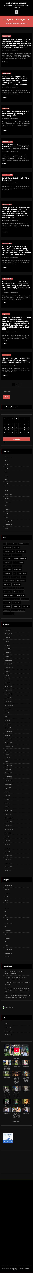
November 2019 (8, 776)
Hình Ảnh (7, 479)
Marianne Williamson (9, 580)
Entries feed (8, 1027)
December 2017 (8, 863)
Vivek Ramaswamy (8, 613)
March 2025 (7, 649)
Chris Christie (7, 558)
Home (7, 23)
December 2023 (8, 694)
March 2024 (7, 682)
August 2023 (8, 709)
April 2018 (7, 848)
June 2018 (7, 840)
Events (6, 468)
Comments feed (8, 1031)
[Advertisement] (16, 1161)
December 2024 (8, 660)
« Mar (4, 442)
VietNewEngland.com (16, 3)
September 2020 (9, 746)
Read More (4, 62)
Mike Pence (19, 588)
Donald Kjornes (7, 569)
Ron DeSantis (16, 602)
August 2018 (8, 833)
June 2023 (7, 712)
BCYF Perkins (7, 547)
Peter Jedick (25, 599)
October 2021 (8, 739)
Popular (6, 490)
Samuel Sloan (16, 606)
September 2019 (9, 784)
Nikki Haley (6, 599)
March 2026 (7, 630)
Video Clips (7, 528)
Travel (6, 517)
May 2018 (7, 844)
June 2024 (7, 675)
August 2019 (8, 788)
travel (13, 610)
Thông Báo (7, 509)
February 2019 (8, 810)
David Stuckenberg (18, 562)
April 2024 (7, 679)
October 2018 (8, 825)
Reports (7, 498)
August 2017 (8, 870)
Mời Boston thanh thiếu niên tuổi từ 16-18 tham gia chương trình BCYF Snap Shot (15, 114)
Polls (6, 487)
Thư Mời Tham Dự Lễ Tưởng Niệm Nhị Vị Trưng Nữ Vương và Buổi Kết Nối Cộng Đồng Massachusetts (16, 360)
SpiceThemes (16, 1269)
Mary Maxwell (16, 584)
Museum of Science (8, 595)
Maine (23, 577)
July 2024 (7, 671)
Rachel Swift (7, 602)
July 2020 (7, 754)
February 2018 (8, 855)
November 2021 (8, 735)
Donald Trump (17, 569)
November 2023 (8, 697)
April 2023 (7, 720)
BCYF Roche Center (9, 551)
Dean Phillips (7, 566)
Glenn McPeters (22, 573)
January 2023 (8, 727)
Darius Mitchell (7, 562)
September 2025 (9, 637)
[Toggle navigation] (16, 12)
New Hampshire (20, 595)
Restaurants (8, 502)
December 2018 (8, 818)
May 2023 (7, 716)
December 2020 (8, 742)
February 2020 (8, 765)
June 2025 (7, 641)
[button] (18, 1058)
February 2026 (8, 633)
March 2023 (7, 724)
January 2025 (8, 656)
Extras (6, 472)
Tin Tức (7, 513)
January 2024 (8, 690)
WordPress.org (8, 1034)
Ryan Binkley (7, 606)
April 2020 (7, 757)
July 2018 (7, 836)
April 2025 (7, 645)
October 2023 (8, 701)
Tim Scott (6, 610)
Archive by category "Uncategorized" (18, 23)
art (4, 544)
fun (14, 573)
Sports (6, 506)
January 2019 (8, 814)
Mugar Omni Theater (18, 591)
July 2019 (7, 791)
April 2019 (7, 803)
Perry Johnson (16, 599)
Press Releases (8, 494)
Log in (6, 1023)
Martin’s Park (7, 584)
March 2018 (7, 851)
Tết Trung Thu (21, 610)
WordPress (14, 1268)
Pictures (7, 483)
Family (6, 475)
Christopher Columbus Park (20, 558)
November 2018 (8, 821)
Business (7, 464)
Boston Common (17, 555)
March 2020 (7, 761)
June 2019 (7, 795)
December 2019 (8, 773)
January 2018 (8, 859)
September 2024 (9, 667)
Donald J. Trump (17, 566)
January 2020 (8, 769)
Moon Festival (7, 591)
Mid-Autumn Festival (9, 588)
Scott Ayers (26, 606)
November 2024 (8, 664)
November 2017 (8, 866)
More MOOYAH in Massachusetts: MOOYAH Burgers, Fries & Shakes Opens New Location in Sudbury (16, 147)
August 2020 (8, 750)
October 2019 (8, 780)
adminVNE (6, 50)
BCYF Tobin (7, 555)
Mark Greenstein (21, 580)
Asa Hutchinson (12, 544)
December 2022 (8, 731)
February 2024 (8, 686)
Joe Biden (6, 577)
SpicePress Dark (25, 1268)
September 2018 (9, 829)
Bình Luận (7, 460)
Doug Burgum (7, 573)
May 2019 (7, 799)
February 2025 (8, 652)
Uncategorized (14, 50)
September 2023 (9, 705)
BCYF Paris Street (23, 544)
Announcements (8, 457)
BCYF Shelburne (21, 551)
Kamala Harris (15, 577)
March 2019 (7, 806)
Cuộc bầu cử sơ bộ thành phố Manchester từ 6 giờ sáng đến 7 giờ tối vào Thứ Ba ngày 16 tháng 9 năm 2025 (17, 990)
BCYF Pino (16, 547)
